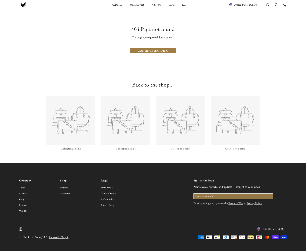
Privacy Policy (107, 205)
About (22, 187)
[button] (284, 5)
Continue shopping (153, 50)
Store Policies (107, 187)
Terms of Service (108, 193)
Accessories (65, 193)
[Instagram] (20, 229)
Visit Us (23, 211)
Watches (64, 187)
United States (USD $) (246, 4)
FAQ (21, 199)
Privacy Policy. (254, 203)
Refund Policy (108, 199)
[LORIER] (23, 5)
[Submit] (268, 196)
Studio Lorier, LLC (37, 237)
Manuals (23, 205)
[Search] (268, 5)
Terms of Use (235, 203)
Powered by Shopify (59, 237)
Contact (23, 193)
